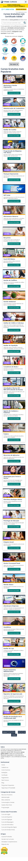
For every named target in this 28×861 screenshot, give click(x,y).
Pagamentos (5, 777)
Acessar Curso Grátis (14, 93)
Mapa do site (5, 844)
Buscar (25, 23)
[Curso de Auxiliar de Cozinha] (14, 123)
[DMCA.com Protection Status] (4, 851)
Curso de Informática (7, 824)
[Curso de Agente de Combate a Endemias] (14, 405)
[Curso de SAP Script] (14, 189)
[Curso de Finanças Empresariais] (14, 168)
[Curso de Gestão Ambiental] (14, 295)
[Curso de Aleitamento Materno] (14, 210)
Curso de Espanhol (6, 817)
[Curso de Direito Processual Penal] (14, 557)
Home (3, 765)
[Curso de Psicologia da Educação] (14, 514)
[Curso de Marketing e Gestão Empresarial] (14, 79)
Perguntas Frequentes (7, 785)
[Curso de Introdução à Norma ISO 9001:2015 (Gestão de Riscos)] (14, 382)
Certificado (4, 775)
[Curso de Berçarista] (14, 231)
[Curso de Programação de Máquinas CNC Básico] (14, 145)
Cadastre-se (4, 767)
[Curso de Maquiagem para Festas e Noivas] (14, 470)
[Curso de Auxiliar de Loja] (14, 642)
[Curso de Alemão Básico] (14, 578)
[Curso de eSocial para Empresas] (14, 600)
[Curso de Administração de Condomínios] (14, 102)
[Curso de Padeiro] (14, 428)
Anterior (5, 732)
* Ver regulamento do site (21, 12)
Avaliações (4, 772)
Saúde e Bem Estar (6, 805)
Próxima (14, 735)
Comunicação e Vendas (7, 802)
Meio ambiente (5, 800)
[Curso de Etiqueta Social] (14, 536)
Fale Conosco (5, 780)
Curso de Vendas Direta (8, 830)
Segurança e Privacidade (8, 788)
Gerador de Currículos (7, 839)
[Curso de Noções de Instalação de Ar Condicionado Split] (14, 710)
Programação (5, 807)
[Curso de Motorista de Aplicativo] (14, 449)
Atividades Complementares (9, 842)
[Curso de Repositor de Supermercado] (14, 688)
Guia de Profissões (6, 836)
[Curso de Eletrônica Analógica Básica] (14, 493)
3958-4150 (8, 9)
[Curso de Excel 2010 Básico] (14, 253)
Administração (5, 797)
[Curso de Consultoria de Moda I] (14, 360)
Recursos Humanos (6, 795)
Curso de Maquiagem (7, 822)
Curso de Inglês (5, 814)
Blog (2, 783)
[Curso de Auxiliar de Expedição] (14, 339)
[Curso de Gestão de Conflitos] (14, 274)
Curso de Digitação (6, 819)
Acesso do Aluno (21, 9)
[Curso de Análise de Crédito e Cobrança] (14, 317)
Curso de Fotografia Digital (9, 827)
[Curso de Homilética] (14, 621)
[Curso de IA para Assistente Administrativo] (14, 663)
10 (24, 732)
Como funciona (5, 770)
